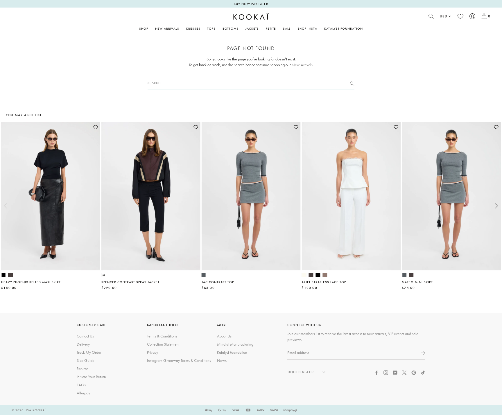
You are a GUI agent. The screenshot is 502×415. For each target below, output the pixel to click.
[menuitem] (167, 28)
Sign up (422, 353)
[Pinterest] (413, 372)
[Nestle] (324, 275)
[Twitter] (404, 372)
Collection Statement (163, 344)
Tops (211, 28)
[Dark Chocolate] (10, 275)
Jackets (252, 28)
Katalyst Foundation (343, 28)
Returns (82, 368)
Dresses (193, 28)
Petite (271, 28)
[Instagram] (385, 372)
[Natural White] (304, 275)
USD (443, 16)
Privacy (152, 352)
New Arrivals (167, 28)
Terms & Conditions (162, 336)
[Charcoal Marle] (204, 275)
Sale (287, 28)
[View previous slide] (5, 206)
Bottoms (231, 28)
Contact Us (85, 336)
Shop (143, 28)
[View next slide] (496, 206)
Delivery (83, 344)
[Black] (3, 275)
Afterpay (83, 393)
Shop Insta (307, 28)
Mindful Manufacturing (235, 344)
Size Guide (85, 360)
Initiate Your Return (91, 376)
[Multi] (103, 275)
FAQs (81, 384)
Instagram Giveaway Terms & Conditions (179, 360)
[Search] (352, 83)
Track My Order (89, 352)
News (222, 360)
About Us (224, 336)
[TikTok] (423, 372)
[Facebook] (376, 372)
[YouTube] (395, 372)
